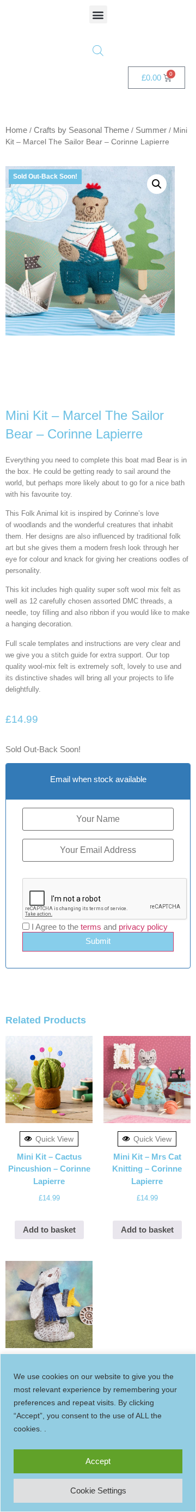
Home (16, 130)
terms (91, 926)
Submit (98, 941)
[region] (98, 1433)
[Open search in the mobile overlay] (98, 50)
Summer (151, 130)
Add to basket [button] (49, 1229)
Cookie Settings (98, 1490)
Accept (98, 1461)
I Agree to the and (98, 927)
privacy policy (143, 926)
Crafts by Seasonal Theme (81, 130)
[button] (98, 14)
